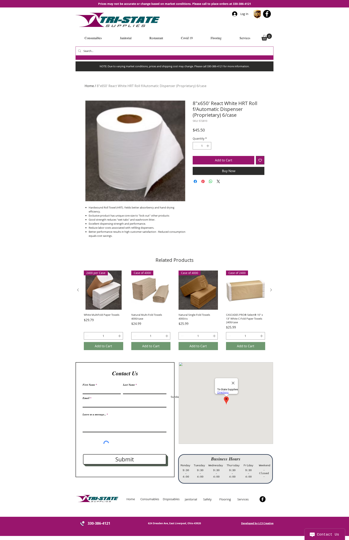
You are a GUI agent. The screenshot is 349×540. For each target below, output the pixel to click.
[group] (174, 310)
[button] (266, 37)
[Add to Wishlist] (260, 160)
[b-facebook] (263, 499)
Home (89, 86)
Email (86, 398)
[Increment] (208, 145)
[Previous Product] (78, 289)
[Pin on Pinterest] (203, 181)
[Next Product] (271, 289)
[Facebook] (267, 14)
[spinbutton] (202, 145)
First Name (89, 384)
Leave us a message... (94, 414)
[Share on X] (218, 181)
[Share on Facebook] (195, 181)
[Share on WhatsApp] (210, 181)
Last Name (129, 384)
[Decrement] (195, 145)
